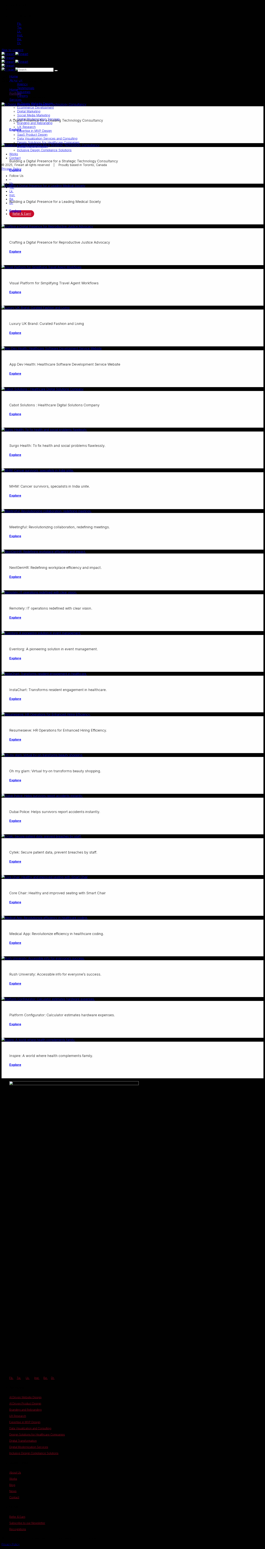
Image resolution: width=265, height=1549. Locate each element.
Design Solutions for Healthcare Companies (37, 1434)
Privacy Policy (11, 1544)
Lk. (19, 31)
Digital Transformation (23, 1440)
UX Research (17, 1416)
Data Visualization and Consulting (30, 1428)
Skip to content (12, 50)
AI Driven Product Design (25, 1403)
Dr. (19, 43)
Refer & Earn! (21, 214)
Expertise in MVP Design (24, 1422)
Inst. (20, 35)
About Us (15, 1472)
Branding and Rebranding (25, 1409)
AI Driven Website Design (25, 1397)
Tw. (19, 27)
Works (13, 1478)
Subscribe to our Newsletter (27, 1523)
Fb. (19, 24)
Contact (14, 1497)
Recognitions (17, 1529)
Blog (12, 1485)
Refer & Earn (17, 1516)
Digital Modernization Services (28, 1447)
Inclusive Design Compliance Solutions (33, 1453)
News (12, 1491)
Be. (19, 39)
